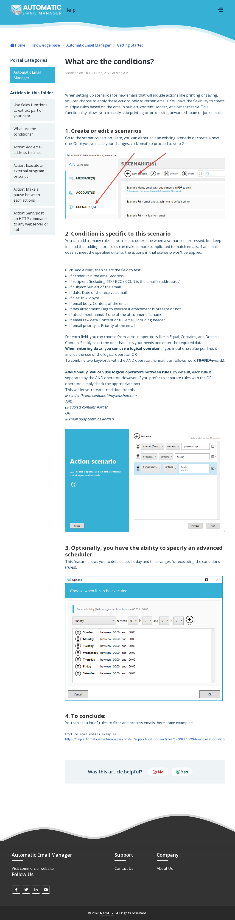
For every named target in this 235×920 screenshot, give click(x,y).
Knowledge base (46, 45)
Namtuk (107, 913)
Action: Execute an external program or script (29, 171)
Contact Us (124, 868)
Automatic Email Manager (88, 45)
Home (20, 45)
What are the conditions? (25, 131)
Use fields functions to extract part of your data (30, 110)
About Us (165, 868)
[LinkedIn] (36, 890)
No (161, 772)
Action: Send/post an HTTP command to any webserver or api (31, 221)
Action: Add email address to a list (28, 150)
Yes (184, 772)
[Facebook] (16, 890)
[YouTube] (46, 890)
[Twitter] (26, 890)
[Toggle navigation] (220, 10)
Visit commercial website (33, 868)
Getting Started (130, 45)
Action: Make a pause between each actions (27, 195)
